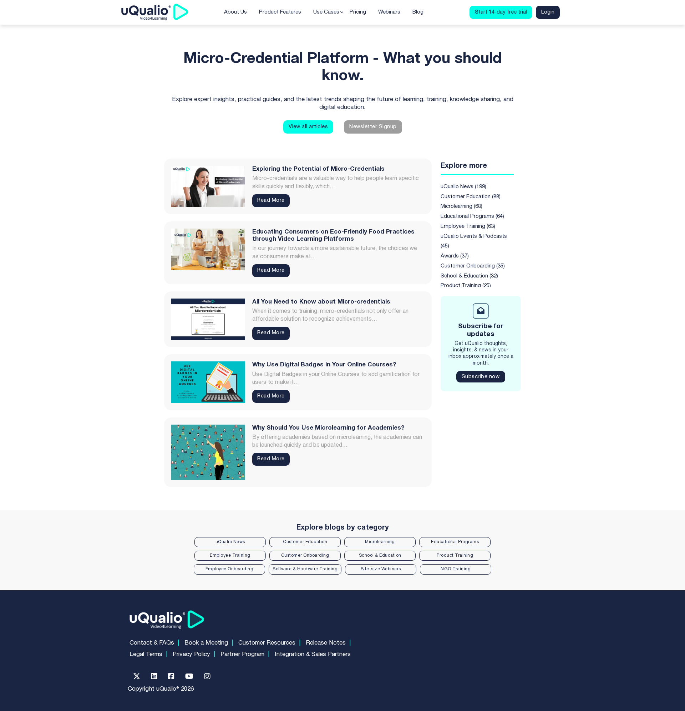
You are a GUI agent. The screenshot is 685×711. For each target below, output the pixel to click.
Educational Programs (455, 542)
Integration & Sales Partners (313, 654)
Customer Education (305, 542)
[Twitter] (137, 676)
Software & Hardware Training (305, 569)
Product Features (280, 12)
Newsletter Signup (373, 126)
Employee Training (230, 555)
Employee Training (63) (468, 226)
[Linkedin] (154, 676)
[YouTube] (189, 676)
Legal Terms (146, 654)
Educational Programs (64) (472, 216)
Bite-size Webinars (381, 569)
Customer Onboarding (305, 555)
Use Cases (326, 12)
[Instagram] (207, 676)
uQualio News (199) (463, 186)
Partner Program (242, 654)
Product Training (455, 555)
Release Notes (326, 643)
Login (547, 12)
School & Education (380, 555)
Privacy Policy (191, 654)
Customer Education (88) (471, 196)
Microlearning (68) (461, 206)
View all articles (308, 126)
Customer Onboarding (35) (473, 266)
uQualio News (230, 542)
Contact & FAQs (152, 643)
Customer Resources (266, 643)
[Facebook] (171, 676)
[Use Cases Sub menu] (342, 12)
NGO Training (456, 569)
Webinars (389, 12)
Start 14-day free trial (501, 12)
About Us (235, 12)
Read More (271, 200)
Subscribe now (481, 376)
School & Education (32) (469, 276)
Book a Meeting (206, 643)
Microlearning (380, 542)
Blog (417, 12)
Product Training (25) (466, 285)
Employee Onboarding (230, 569)
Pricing (358, 12)
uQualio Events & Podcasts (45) (474, 241)
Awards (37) (455, 256)
